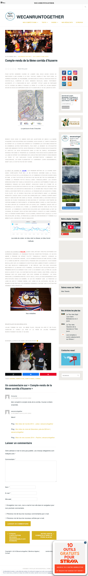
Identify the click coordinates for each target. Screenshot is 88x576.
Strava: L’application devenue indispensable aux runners (17, 537)
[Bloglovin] (75, 78)
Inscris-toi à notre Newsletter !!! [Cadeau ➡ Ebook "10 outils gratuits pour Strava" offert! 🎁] (70, 98)
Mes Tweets (65, 291)
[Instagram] (75, 73)
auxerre (12, 378)
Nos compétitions (29, 22)
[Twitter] (69, 73)
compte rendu (30, 378)
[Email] (64, 84)
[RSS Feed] (69, 84)
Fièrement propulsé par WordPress (34, 568)
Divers (53, 22)
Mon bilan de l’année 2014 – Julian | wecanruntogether (34, 424)
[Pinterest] (69, 78)
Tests (44, 22)
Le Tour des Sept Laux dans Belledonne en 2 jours (72, 317)
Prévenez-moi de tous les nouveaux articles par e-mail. (25, 518)
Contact (7, 553)
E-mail (8, 493)
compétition (20, 378)
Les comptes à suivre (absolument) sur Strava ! (73, 337)
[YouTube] (64, 78)
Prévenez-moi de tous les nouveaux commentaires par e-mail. (28, 514)
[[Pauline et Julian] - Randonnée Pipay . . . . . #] (71, 175)
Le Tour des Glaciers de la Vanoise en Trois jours (72, 327)
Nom (7, 487)
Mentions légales (34, 551)
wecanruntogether (24, 56)
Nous (46, 56)
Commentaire (10, 459)
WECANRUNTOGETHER (40, 17)
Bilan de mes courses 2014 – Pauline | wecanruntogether (35, 437)
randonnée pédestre (52, 551)
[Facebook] (64, 73)
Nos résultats (67, 22)
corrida (38, 378)
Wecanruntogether (22, 551)
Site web (8, 499)
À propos (79, 22)
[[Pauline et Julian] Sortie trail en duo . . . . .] (71, 156)
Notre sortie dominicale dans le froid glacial (43, 535)
